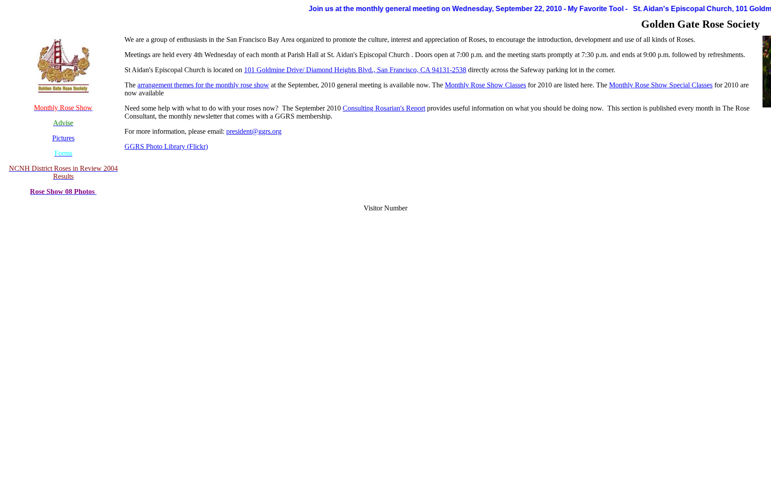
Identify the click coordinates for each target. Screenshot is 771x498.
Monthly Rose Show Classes (485, 85)
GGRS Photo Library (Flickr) (166, 146)
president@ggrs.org (254, 131)
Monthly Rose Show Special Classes (661, 85)
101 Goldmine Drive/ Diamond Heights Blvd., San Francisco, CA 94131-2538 (355, 70)
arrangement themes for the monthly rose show (203, 85)
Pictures (63, 138)
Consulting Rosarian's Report (384, 108)
